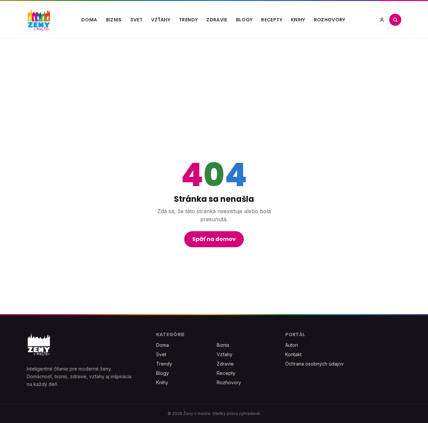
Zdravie (216, 19)
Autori (291, 345)
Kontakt (293, 354)
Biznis (114, 19)
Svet (136, 19)
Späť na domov (214, 239)
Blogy (244, 19)
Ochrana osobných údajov (314, 364)
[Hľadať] (395, 20)
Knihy (298, 19)
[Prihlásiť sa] (382, 20)
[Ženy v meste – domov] (39, 19)
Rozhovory (329, 19)
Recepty (271, 19)
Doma (89, 19)
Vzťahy (160, 19)
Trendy (188, 19)
